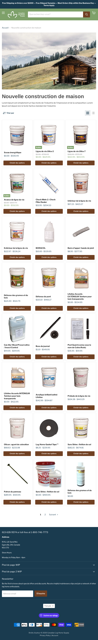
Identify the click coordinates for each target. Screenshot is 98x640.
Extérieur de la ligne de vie (16, 248)
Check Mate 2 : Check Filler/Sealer (46, 200)
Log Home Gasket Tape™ (47, 444)
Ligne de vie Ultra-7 (76, 151)
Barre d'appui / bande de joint (81, 248)
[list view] (93, 113)
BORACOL (41, 248)
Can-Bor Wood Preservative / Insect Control (17, 346)
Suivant (52, 514)
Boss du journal (43, 346)
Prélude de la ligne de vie (79, 396)
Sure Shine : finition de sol (79, 444)
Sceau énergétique (12, 152)
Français (48, 606)
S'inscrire (40, 593)
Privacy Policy (45, 635)
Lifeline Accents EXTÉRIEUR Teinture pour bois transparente (80, 296)
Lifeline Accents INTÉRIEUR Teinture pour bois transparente (17, 396)
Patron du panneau (12, 492)
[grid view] (87, 113)
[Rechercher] (86, 14)
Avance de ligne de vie (14, 200)
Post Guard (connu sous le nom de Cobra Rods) (79, 346)
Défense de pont (43, 296)
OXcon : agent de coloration (16, 444)
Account (55, 635)
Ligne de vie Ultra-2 (45, 151)
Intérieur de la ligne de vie (79, 201)
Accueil (5, 28)
